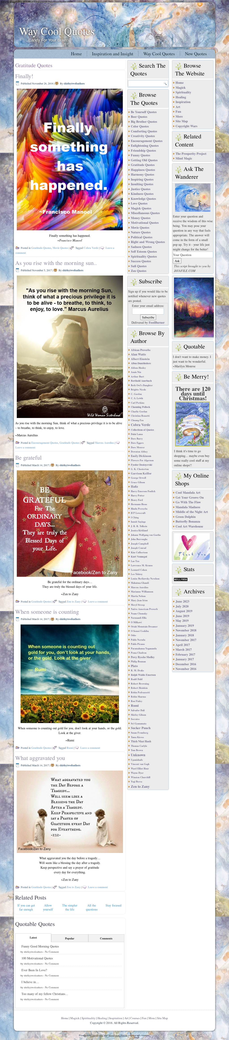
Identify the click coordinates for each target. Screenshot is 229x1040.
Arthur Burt (137, 376)
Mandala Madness (188, 507)
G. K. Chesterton (140, 469)
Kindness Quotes (142, 193)
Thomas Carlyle (139, 746)
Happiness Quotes (143, 169)
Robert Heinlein (139, 688)
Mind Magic (184, 158)
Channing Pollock (140, 407)
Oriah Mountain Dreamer (144, 626)
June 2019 (182, 616)
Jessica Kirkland (139, 530)
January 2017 (185, 659)
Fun (178, 111)
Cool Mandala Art (188, 492)
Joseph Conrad (138, 548)
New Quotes (196, 54)
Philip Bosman (138, 661)
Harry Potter (137, 495)
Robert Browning (140, 683)
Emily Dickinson (141, 456)
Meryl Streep (138, 605)
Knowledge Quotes (143, 198)
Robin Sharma (138, 696)
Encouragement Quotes (44, 443)
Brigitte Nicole (138, 389)
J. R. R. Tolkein (139, 526)
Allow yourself (48, 907)
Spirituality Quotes (144, 256)
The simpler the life (69, 907)
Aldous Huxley (138, 368)
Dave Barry (137, 438)
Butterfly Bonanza (188, 521)
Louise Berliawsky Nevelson (145, 578)
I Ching (135, 517)
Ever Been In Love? (34, 970)
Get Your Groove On (190, 497)
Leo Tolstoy (136, 574)
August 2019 (184, 611)
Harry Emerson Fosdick (143, 491)
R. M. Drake (137, 670)
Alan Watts (138, 354)
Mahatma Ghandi (140, 583)
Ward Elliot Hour (140, 768)
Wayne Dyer (137, 773)
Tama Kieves (137, 737)
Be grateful (28, 457)
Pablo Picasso (138, 644)
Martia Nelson (138, 596)
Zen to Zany (74, 601)
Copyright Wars (186, 126)
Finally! (24, 76)
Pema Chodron (138, 653)
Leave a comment (25, 447)
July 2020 (182, 606)
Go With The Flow (188, 502)
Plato (134, 666)
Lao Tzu (135, 561)
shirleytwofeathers (74, 83)
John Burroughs (139, 539)
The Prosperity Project (191, 153)
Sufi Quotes (138, 266)
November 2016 (186, 668)
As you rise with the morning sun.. (56, 263)
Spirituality (183, 92)
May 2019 (182, 620)
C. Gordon (136, 394)
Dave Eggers (137, 443)
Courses (135, 1018)
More (179, 116)
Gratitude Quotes (41, 248)
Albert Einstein (140, 359)
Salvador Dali (138, 710)
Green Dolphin (186, 516)
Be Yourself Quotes (144, 112)
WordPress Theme (117, 1035)
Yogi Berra (136, 781)
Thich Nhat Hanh (141, 741)
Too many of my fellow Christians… (44, 994)
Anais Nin (136, 372)
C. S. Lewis (137, 398)
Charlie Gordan (139, 411)
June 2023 (182, 601)
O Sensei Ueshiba (140, 631)
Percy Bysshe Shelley (143, 657)
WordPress (97, 1035)
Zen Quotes (138, 270)
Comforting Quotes (144, 131)
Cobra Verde (91, 248)
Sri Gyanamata (138, 723)
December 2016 (186, 664)
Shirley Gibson (138, 715)
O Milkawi (136, 622)
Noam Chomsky (139, 613)
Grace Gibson (138, 482)
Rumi (70, 748)
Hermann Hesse (139, 504)
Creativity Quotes (143, 135)
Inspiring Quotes (142, 179)
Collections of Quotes (142, 430)
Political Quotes (141, 237)
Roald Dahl (136, 679)
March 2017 (184, 649)
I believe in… (30, 982)
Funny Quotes (140, 155)
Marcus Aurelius (104, 443)
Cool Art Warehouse (189, 526)
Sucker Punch (141, 728)
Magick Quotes (141, 208)
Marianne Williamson (142, 591)
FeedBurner (157, 322)
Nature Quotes (141, 232)
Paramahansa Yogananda (144, 648)
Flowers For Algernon (142, 460)
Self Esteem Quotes (144, 251)
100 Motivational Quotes (37, 958)
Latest (33, 937)
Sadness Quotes (141, 246)
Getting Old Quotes (144, 160)
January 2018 (185, 635)
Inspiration (183, 101)
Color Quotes (140, 126)
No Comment (52, 951)
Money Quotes (140, 217)
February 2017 (185, 654)
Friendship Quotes (143, 150)
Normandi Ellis (138, 618)
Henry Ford (137, 500)
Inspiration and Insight (112, 54)
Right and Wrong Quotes (148, 241)
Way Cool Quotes (57, 31)
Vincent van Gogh (140, 764)
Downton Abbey (139, 451)
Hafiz (134, 486)
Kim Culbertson (139, 552)
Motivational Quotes (145, 222)
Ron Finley (136, 701)
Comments (106, 938)
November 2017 (186, 639)
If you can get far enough (26, 907)
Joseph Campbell (139, 543)
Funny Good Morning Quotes (40, 946)
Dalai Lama (137, 434)
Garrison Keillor (141, 473)
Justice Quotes (140, 189)
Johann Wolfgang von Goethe (146, 535)
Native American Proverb (144, 609)
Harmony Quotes (142, 174)
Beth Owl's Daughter (142, 385)
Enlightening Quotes (145, 145)
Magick (181, 87)
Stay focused (113, 905)
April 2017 (183, 644)
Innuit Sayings (138, 521)
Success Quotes (141, 261)
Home (76, 54)
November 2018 (186, 630)
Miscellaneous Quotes (145, 213)
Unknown (138, 754)
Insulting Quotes (142, 184)
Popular (69, 938)
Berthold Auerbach (141, 381)
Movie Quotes (60, 248)
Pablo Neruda (138, 640)
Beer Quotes (139, 116)
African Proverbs (141, 350)
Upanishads (137, 760)
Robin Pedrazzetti (140, 692)
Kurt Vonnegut (139, 556)
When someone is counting (47, 611)
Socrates (135, 719)
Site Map (182, 121)
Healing (181, 97)
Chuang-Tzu (137, 420)
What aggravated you (40, 758)
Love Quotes (139, 203)
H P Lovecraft (138, 513)
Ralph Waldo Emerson (143, 675)
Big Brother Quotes (144, 121)
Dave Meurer (138, 447)
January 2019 (185, 625)
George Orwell (138, 478)
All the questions (92, 907)
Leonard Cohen (139, 570)
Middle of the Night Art (192, 511)
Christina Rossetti (140, 416)
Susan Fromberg (139, 732)
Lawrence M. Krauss (142, 565)
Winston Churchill (140, 777)
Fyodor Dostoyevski (141, 465)
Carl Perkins (137, 403)
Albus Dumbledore (141, 363)
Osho (133, 635)
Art (178, 106)
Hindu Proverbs (139, 508)
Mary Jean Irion (139, 600)
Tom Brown (137, 750)
